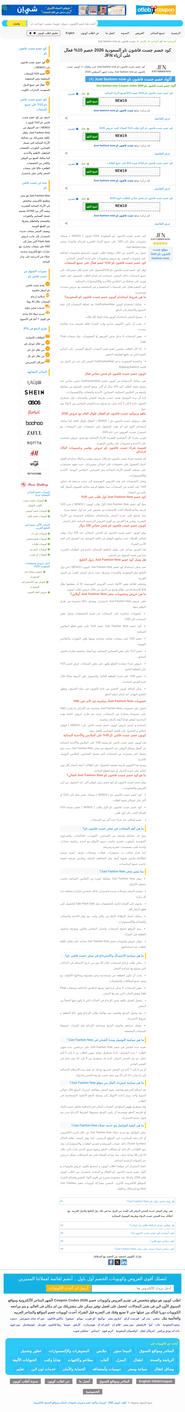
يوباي (79, 1318)
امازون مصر (114, 1318)
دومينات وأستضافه (106, 1369)
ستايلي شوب (80, 1330)
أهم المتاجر (157, 41)
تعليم (20, 1369)
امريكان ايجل (147, 1330)
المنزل (121, 1360)
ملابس (143, 41)
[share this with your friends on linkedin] (124, 1262)
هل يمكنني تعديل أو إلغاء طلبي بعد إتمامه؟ (152, 1225)
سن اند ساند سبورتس (32, 1318)
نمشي (156, 1318)
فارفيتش (140, 1324)
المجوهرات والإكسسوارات (69, 1351)
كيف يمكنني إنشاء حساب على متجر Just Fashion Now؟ (144, 1248)
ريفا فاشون (54, 1324)
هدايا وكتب (52, 1360)
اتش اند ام (103, 1324)
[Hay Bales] (34, 382)
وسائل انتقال (164, 1369)
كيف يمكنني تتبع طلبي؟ (162, 1241)
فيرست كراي (131, 1318)
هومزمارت (88, 1324)
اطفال (138, 1360)
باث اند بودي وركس (168, 1330)
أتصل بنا (84, 1381)
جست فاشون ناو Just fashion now (114, 110)
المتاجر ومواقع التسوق (156, 1351)
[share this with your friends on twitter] (117, 1262)
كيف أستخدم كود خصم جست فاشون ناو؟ (153, 1233)
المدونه (125, 33)
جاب (157, 1324)
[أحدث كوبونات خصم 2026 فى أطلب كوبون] (154, 9)
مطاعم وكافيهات (80, 1360)
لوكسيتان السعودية (126, 1330)
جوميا (66, 1324)
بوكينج (101, 1318)
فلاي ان (116, 1324)
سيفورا (69, 1318)
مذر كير (145, 1318)
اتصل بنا (110, 33)
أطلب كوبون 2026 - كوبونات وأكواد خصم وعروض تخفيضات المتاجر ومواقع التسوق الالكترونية (80, 1402)
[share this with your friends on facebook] (111, 1262)
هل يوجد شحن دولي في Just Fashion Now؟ (151, 1201)
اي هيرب (90, 1318)
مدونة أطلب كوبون (25, 1381)
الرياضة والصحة (162, 1360)
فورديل (41, 1324)
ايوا (150, 1324)
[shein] (64, 10)
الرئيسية (175, 33)
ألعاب (104, 1360)
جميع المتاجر (157, 33)
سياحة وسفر (137, 1369)
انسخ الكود (92, 101)
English (70, 33)
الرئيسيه (171, 41)
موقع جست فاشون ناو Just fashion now (160, 254)
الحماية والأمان (74, 1369)
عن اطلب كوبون (90, 33)
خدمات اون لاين (43, 1369)
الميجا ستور (122, 1351)
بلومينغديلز (28, 1324)
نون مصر (127, 1324)
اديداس (94, 1330)
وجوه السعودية (170, 1324)
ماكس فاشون (55, 1318)
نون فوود (15, 1324)
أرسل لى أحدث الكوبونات (68, 1288)
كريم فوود (107, 1330)
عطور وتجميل (31, 1351)
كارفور (76, 1324)
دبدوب (13, 1318)
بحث (16, 23)
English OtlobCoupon (155, 1381)
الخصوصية (93, 1391)
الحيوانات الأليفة (24, 1360)
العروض (139, 33)
